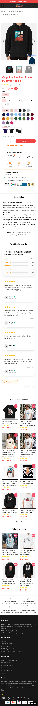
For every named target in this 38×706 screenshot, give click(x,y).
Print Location (6, 126)
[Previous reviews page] (25, 387)
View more (19, 521)
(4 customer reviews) (16, 85)
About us (3, 641)
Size (3, 97)
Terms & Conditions (6, 643)
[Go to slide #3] (28, 69)
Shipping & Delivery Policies (9, 660)
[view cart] (35, 5)
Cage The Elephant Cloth (15, 11)
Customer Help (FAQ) (7, 670)
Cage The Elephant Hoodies (10, 14)
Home (3, 11)
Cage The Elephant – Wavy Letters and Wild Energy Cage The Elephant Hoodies (10, 552)
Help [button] (35, 703)
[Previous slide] (4, 41)
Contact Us (4, 668)
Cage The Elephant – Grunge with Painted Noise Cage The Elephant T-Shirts (27, 423)
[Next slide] (34, 41)
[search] (32, 5)
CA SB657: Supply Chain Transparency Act (13, 651)
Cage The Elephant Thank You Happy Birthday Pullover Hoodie (27, 552)
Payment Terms (5, 662)
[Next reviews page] (34, 387)
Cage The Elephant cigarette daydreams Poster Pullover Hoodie (8, 581)
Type (3, 91)
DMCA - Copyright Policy (8, 649)
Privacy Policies (5, 646)
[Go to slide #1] (9, 69)
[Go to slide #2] (19, 69)
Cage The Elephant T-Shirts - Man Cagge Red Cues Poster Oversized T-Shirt (9, 483)
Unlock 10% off (3, 698)
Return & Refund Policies (8, 665)
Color (3, 107)
